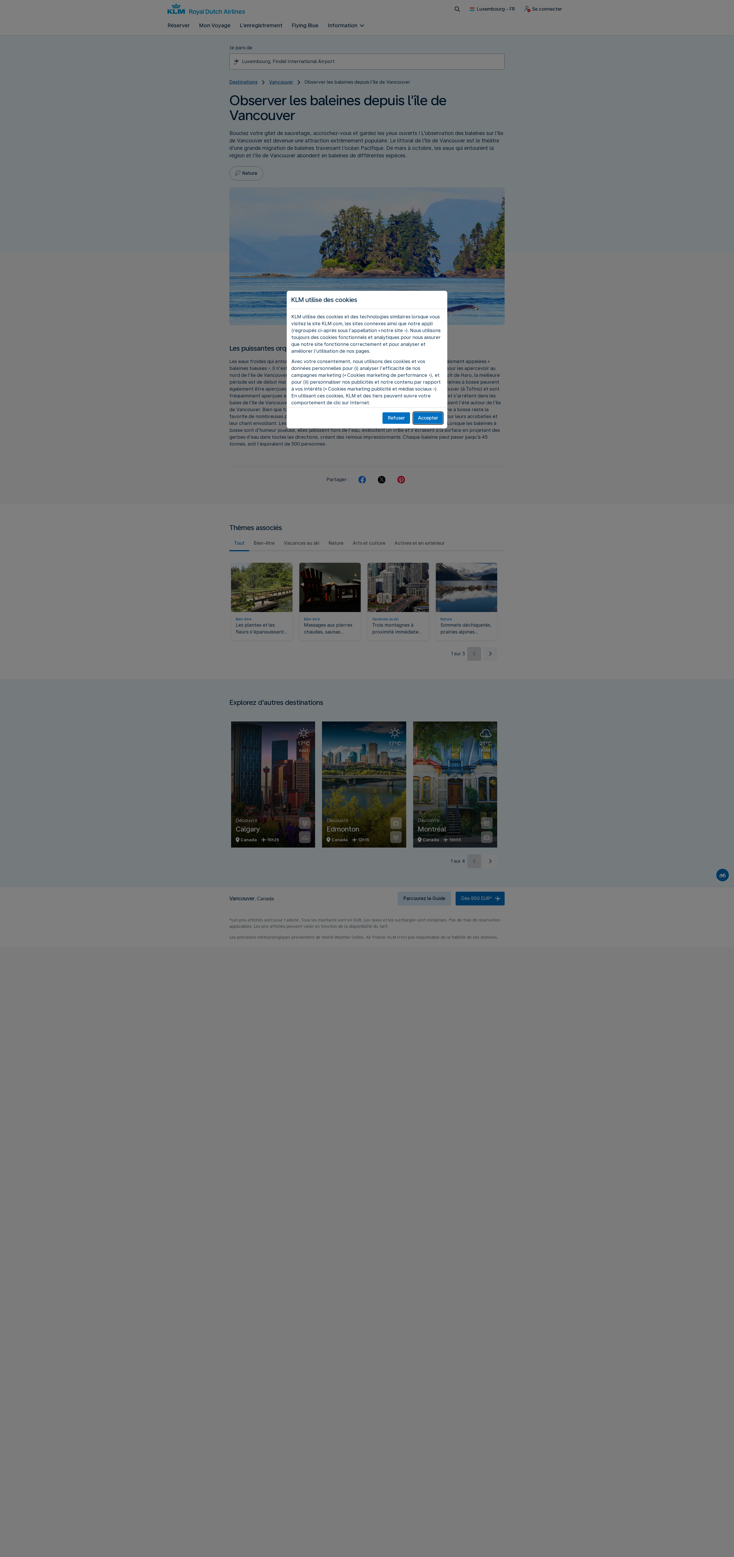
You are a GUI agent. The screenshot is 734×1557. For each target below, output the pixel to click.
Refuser (396, 418)
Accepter (428, 418)
